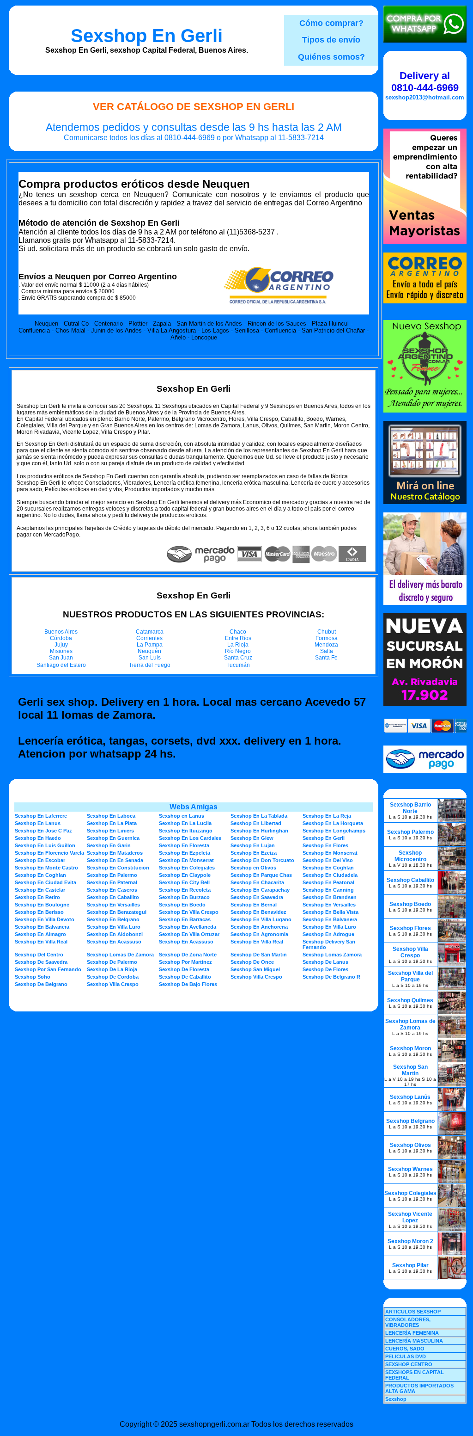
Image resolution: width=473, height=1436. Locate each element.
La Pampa (150, 644)
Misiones (61, 651)
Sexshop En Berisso (39, 912)
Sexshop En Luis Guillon (45, 845)
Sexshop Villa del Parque (410, 976)
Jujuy (61, 644)
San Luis (150, 657)
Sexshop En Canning (328, 890)
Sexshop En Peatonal (328, 882)
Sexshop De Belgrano (41, 984)
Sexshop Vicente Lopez (410, 1217)
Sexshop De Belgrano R (331, 977)
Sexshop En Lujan (252, 845)
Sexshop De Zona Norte (188, 954)
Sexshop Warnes (410, 1169)
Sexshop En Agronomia (259, 934)
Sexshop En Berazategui (116, 912)
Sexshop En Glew (251, 838)
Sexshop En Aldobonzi (115, 934)
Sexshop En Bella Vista (330, 912)
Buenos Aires (61, 632)
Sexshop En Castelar (40, 890)
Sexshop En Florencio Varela (49, 853)
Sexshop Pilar (410, 1265)
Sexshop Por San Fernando (48, 969)
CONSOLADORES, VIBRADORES (408, 1322)
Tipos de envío (331, 39)
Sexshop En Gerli (147, 35)
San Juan (61, 657)
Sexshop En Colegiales (187, 867)
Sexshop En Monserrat (330, 853)
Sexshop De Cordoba (113, 977)
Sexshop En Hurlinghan (259, 830)
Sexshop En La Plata (112, 823)
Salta (326, 651)
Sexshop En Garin (109, 845)
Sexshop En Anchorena (259, 927)
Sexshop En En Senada (115, 860)
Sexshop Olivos (410, 1145)
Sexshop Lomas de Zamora (410, 1024)
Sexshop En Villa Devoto (44, 919)
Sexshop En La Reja (327, 816)
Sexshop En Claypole (185, 875)
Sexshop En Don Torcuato (262, 860)
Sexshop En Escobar (40, 860)
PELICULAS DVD (405, 1356)
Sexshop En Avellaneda (187, 927)
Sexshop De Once (252, 962)
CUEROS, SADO (404, 1348)
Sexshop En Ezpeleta (184, 853)
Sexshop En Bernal (253, 904)
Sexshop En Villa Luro (113, 927)
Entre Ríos (238, 638)
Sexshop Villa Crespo (256, 977)
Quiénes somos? (331, 57)
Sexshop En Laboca (111, 816)
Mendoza (326, 644)
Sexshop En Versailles (113, 904)
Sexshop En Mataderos (115, 853)
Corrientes (149, 638)
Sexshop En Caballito (113, 897)
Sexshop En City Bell (184, 882)
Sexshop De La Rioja (112, 969)
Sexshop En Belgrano (113, 919)
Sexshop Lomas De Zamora (120, 954)
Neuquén (149, 651)
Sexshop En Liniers (110, 830)
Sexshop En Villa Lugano (260, 919)
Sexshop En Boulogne (42, 904)
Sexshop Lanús (410, 1097)
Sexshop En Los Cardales (190, 838)
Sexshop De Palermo (112, 962)
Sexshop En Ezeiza (253, 853)
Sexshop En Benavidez (258, 912)
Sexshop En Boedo (182, 904)
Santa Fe (326, 657)
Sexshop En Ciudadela (330, 875)
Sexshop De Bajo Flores (188, 984)
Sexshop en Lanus (181, 816)
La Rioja (238, 644)
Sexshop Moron (410, 1048)
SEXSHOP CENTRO (408, 1364)
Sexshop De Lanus (325, 962)
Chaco (238, 632)
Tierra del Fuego (149, 665)
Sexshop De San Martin (258, 954)
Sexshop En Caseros (112, 890)
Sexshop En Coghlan (328, 867)
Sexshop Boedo (410, 904)
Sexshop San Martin (410, 1070)
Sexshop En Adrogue (328, 934)
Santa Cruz (238, 657)
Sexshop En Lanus (38, 823)
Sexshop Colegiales (410, 1193)
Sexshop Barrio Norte (410, 807)
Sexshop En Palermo (112, 875)
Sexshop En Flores (325, 845)
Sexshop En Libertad (255, 823)
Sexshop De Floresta (184, 969)
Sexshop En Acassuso (114, 941)
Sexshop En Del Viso (328, 860)
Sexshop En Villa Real (41, 941)
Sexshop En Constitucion (118, 867)
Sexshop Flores (410, 928)
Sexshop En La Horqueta (333, 823)
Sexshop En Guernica (113, 838)
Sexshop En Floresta (184, 845)
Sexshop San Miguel (255, 969)
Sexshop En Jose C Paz (43, 830)
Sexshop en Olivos (253, 867)
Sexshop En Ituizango (185, 830)
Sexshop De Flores (325, 969)
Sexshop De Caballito (185, 977)
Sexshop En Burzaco (184, 897)
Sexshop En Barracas (185, 919)
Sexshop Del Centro (39, 954)
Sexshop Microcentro (410, 856)
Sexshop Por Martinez (185, 962)
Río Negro (238, 651)
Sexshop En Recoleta (185, 890)
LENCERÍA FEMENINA (412, 1333)
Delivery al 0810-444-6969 (425, 81)
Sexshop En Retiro (37, 897)
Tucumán (238, 665)
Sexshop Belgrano (410, 1121)
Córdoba (61, 638)
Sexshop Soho (32, 977)
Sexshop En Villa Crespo (188, 912)
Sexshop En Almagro (40, 934)
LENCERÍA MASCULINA (414, 1341)
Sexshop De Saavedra (41, 962)
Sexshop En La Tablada (258, 816)
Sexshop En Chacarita (257, 882)
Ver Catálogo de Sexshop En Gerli (193, 106)
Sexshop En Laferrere (41, 816)
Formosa (326, 638)
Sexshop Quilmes (410, 1000)
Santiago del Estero (61, 665)
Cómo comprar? (331, 23)
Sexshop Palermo (410, 832)
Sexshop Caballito (410, 880)
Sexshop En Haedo (38, 838)
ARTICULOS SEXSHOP (413, 1311)
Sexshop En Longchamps (334, 830)
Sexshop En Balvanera (330, 919)
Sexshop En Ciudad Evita (45, 882)
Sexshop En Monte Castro (46, 867)
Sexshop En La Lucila (185, 823)
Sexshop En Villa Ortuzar (189, 934)
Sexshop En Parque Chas (261, 875)
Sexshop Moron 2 (410, 1241)
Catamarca (150, 632)
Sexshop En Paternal (112, 882)
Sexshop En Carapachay (260, 890)
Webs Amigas (194, 807)
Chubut (326, 632)
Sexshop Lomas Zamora (332, 954)
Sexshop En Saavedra (256, 897)
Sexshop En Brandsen (330, 897)
